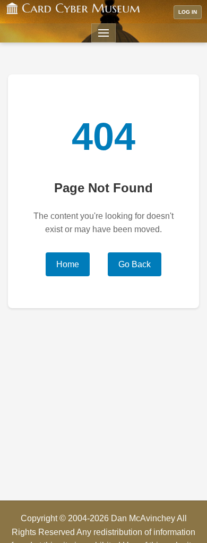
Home (67, 264)
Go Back (134, 264)
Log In (187, 12)
